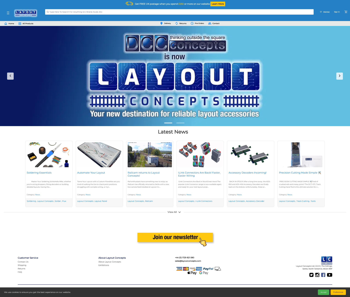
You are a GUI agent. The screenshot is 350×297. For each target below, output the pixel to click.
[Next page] (339, 76)
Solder (58, 201)
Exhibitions (103, 265)
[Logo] (25, 13)
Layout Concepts (45, 201)
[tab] (168, 123)
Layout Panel (101, 201)
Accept (323, 292)
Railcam (149, 201)
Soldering (31, 201)
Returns (21, 268)
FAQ (20, 272)
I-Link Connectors (204, 201)
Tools (313, 201)
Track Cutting (302, 201)
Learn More (218, 4)
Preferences (338, 292)
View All (172, 212)
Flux (64, 201)
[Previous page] (10, 76)
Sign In (337, 12)
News (37, 195)
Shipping (22, 265)
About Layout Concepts (109, 262)
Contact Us (23, 262)
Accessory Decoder (255, 201)
